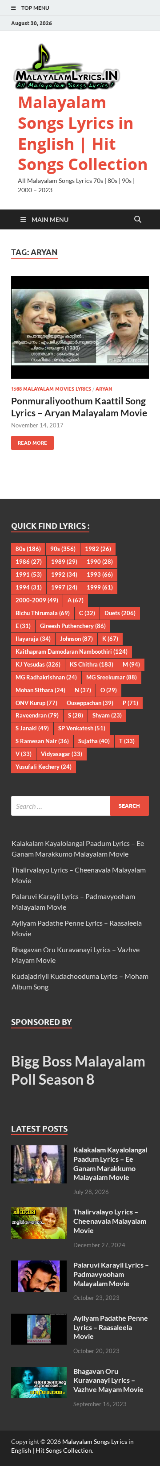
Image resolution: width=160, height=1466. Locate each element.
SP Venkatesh (81, 728)
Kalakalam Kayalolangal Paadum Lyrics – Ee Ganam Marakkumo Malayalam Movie (110, 1163)
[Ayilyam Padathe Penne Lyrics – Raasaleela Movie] (39, 1319)
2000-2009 (37, 600)
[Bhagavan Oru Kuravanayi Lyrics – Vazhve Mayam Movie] (39, 1372)
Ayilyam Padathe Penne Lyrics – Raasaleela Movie (110, 1327)
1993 (100, 574)
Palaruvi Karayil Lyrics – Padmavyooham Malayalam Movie (111, 1274)
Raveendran (37, 715)
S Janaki (32, 728)
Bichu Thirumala (43, 613)
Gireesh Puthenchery (73, 625)
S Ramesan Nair (42, 741)
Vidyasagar (61, 753)
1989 (64, 561)
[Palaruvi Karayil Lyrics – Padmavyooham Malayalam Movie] (39, 1265)
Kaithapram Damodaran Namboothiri (72, 651)
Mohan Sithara (40, 690)
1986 (29, 561)
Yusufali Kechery (44, 766)
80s (28, 548)
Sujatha (94, 741)
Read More (29, 441)
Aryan (104, 389)
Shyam (107, 715)
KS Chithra (91, 664)
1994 (29, 587)
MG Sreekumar (111, 677)
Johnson (76, 638)
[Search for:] (80, 806)
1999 (100, 587)
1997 (64, 587)
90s (63, 548)
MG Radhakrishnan (46, 677)
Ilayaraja (33, 638)
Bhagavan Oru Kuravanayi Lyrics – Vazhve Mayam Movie (108, 1380)
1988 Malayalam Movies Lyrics (51, 389)
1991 (29, 574)
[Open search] (137, 219)
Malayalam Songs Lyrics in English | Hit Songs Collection (83, 133)
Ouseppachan (90, 702)
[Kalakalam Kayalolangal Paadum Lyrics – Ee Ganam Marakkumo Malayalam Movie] (39, 1150)
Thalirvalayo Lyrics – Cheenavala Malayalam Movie (109, 1220)
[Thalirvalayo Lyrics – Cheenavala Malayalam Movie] (39, 1212)
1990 (100, 561)
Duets (120, 613)
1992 (64, 574)
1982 (98, 548)
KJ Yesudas (38, 664)
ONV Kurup (36, 702)
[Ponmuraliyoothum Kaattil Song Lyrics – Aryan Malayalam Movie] (80, 327)
